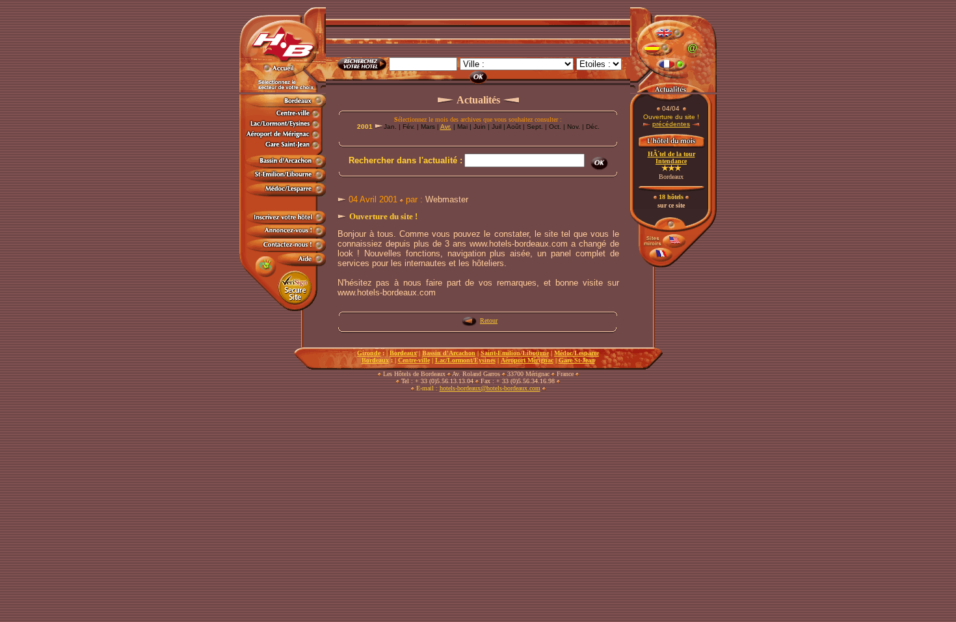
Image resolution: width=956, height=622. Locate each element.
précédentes (671, 124)
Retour (489, 320)
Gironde (368, 353)
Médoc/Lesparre (576, 353)
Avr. (445, 126)
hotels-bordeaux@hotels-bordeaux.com (490, 388)
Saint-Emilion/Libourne (515, 353)
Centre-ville (414, 360)
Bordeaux (403, 353)
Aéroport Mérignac (527, 360)
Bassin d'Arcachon (448, 353)
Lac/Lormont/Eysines (465, 360)
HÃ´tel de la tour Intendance (671, 157)
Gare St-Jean (577, 360)
